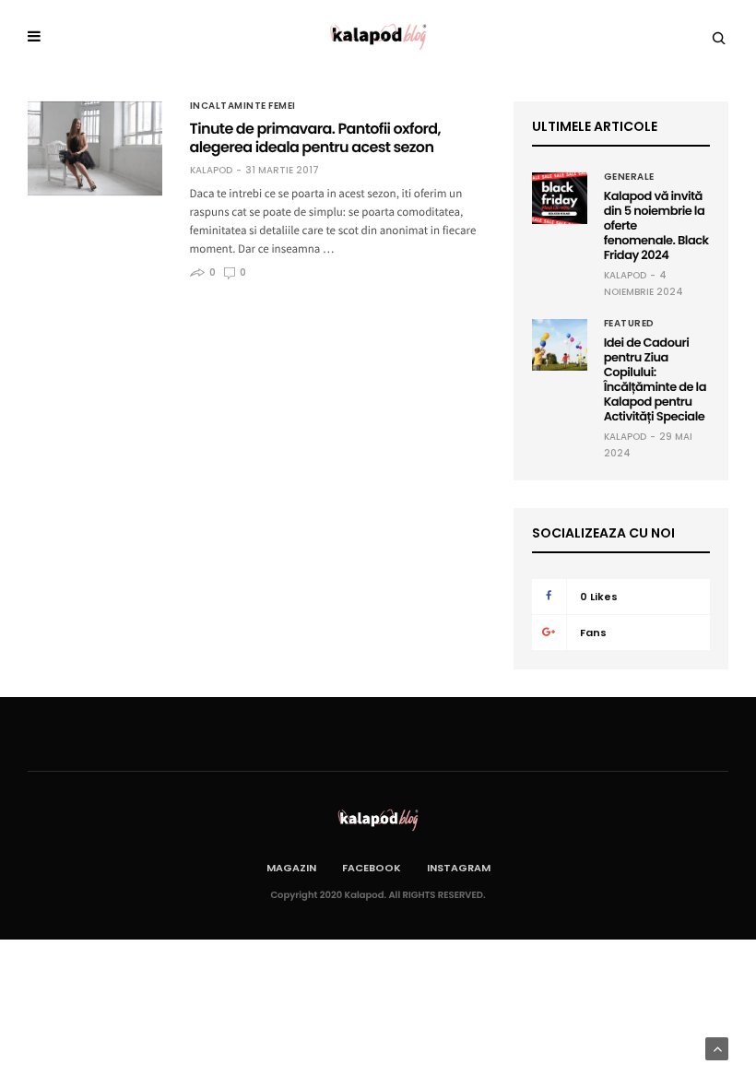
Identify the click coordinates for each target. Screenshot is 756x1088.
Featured (629, 323)
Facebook (371, 867)
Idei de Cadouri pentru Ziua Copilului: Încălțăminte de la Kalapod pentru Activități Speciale (655, 379)
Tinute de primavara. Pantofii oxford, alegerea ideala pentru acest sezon (315, 138)
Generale (629, 177)
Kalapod (211, 170)
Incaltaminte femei (243, 106)
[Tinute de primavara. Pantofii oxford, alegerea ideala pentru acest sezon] (95, 148)
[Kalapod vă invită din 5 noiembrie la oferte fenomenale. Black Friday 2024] (559, 198)
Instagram (458, 867)
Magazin (291, 867)
